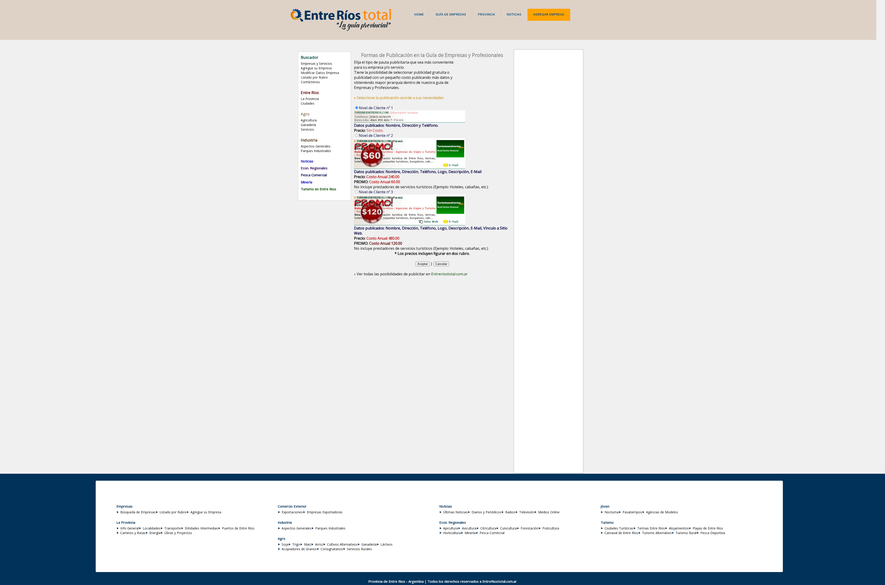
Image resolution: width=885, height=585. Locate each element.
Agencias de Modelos (662, 512)
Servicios (307, 129)
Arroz (319, 544)
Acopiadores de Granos (299, 549)
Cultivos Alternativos (342, 544)
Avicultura (469, 528)
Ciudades (307, 103)
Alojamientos (679, 528)
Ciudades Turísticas (619, 528)
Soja (285, 544)
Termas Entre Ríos (651, 528)
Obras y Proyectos (178, 533)
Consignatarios (332, 549)
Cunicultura (508, 528)
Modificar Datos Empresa (320, 73)
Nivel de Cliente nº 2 (376, 135)
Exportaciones (292, 512)
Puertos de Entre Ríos (238, 528)
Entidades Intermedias (201, 528)
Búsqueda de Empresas (138, 512)
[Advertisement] (548, 119)
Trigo (296, 544)
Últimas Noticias (455, 512)
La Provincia (310, 99)
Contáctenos (310, 82)
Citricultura (488, 528)
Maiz (307, 544)
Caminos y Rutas (132, 533)
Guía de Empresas (451, 14)
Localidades (151, 528)
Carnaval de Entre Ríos (621, 533)
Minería (470, 533)
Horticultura (452, 533)
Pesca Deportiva (712, 533)
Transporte (172, 528)
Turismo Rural (686, 533)
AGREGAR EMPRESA (548, 14)
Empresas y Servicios (316, 63)
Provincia (486, 14)
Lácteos (386, 544)
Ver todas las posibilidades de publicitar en (412, 273)
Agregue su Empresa (316, 68)
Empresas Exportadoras (324, 512)
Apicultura (450, 528)
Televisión (526, 512)
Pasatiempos (632, 512)
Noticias (514, 14)
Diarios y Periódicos (486, 512)
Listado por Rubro (314, 77)
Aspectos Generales (315, 146)
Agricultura (309, 120)
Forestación (529, 528)
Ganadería (308, 125)
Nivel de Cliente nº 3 (376, 191)
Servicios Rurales (359, 549)
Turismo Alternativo (657, 533)
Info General (129, 528)
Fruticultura (550, 528)
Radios (510, 512)
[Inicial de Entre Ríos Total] (341, 29)
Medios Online (549, 512)
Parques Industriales (316, 151)
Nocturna (612, 512)
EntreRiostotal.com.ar (499, 581)
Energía (154, 533)
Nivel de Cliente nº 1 (376, 107)
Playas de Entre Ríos (708, 528)
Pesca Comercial (492, 533)
